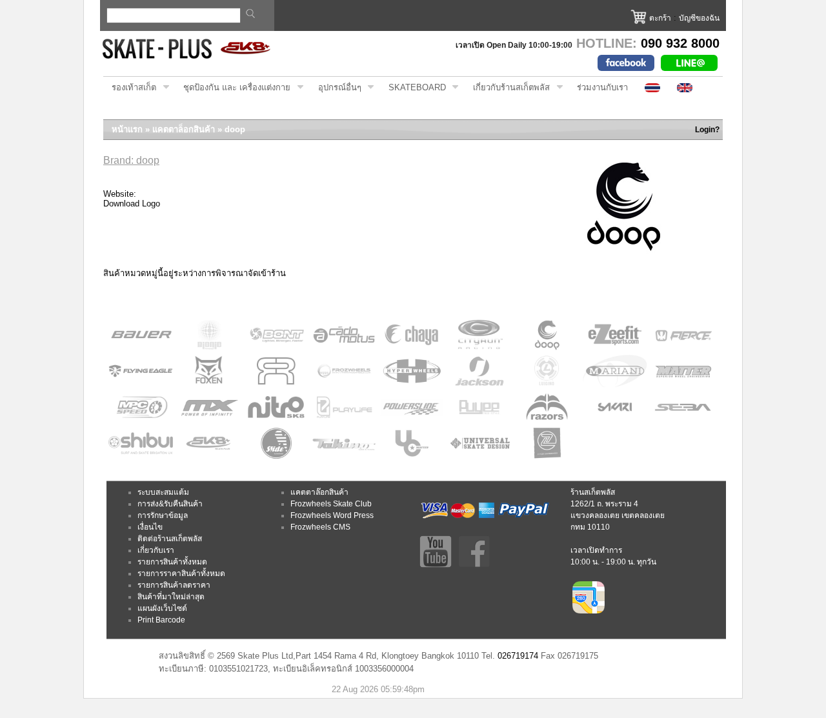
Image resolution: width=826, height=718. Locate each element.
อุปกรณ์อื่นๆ (335, 88)
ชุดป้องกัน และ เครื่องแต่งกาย (232, 88)
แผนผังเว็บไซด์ (162, 608)
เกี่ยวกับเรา (155, 550)
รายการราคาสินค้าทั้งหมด (181, 573)
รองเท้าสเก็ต (129, 88)
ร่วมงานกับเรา (602, 87)
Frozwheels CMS (320, 527)
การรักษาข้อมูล (162, 515)
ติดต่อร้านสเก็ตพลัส (169, 538)
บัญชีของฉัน (699, 18)
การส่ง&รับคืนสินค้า (170, 503)
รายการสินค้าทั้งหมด (172, 561)
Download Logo (131, 203)
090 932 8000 (680, 43)
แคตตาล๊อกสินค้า (319, 492)
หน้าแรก (127, 129)
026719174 (518, 656)
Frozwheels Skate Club (331, 503)
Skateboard (413, 88)
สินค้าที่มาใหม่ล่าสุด (171, 596)
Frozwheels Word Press (332, 515)
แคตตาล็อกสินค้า (183, 129)
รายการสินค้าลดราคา (173, 585)
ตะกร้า (660, 18)
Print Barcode (161, 619)
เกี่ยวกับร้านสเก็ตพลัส (507, 88)
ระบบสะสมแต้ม (163, 492)
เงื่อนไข (150, 527)
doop (235, 129)
